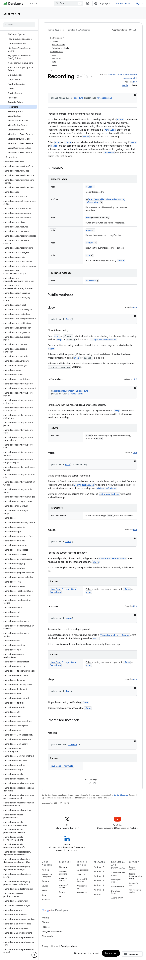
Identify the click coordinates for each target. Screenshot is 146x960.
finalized (110, 129)
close (68, 142)
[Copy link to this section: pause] (58, 530)
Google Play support (134, 884)
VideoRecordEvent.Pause (112, 558)
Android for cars (82, 887)
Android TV (82, 892)
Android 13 (99, 885)
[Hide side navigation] (34, 955)
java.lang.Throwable (62, 765)
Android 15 (99, 876)
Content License (121, 795)
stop (57, 142)
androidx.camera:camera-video (122, 74)
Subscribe (111, 953)
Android (45, 870)
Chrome (45, 922)
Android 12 (99, 890)
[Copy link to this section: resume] (60, 606)
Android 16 (99, 871)
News (44, 890)
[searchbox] (19, 24)
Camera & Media (63, 886)
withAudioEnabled (84, 484)
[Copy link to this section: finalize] (60, 733)
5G (60, 896)
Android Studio (123, 3)
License (54, 946)
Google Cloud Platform (52, 931)
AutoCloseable (104, 97)
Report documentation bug (135, 876)
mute (88, 217)
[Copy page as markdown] (86, 76)
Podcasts (46, 899)
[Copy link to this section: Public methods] (76, 295)
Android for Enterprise (47, 875)
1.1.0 (135, 82)
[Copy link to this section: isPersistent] (66, 379)
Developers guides (116, 880)
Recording (78, 97)
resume (90, 242)
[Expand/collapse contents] (64, 38)
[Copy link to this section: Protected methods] (82, 720)
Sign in (139, 3)
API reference (12, 14)
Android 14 (99, 880)
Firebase (46, 927)
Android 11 (99, 894)
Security (45, 881)
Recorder (109, 152)
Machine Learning (63, 872)
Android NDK (117, 897)
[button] (18, 157)
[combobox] (68, 3)
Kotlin (125, 85)
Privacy (62, 892)
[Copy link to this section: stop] (56, 679)
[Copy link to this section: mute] (57, 453)
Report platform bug (134, 868)
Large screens (83, 870)
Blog (44, 895)
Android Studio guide (118, 873)
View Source (128, 78)
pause (89, 230)
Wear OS (81, 874)
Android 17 (99, 867)
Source (45, 886)
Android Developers (56, 30)
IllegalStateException (103, 339)
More (32, 3)
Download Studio (115, 892)
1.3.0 (135, 379)
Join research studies (135, 891)
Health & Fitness (63, 879)
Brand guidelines (69, 946)
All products (47, 936)
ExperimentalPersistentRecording (106, 199)
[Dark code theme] (135, 94)
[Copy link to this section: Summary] (66, 168)
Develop (71, 30)
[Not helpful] (134, 30)
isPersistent (93, 202)
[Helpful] (130, 30)
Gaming (63, 867)
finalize (91, 280)
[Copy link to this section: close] (57, 308)
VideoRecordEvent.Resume (114, 635)
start (120, 119)
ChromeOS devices (82, 880)
